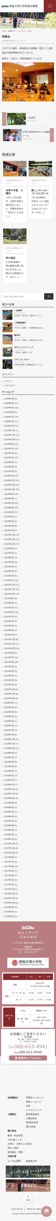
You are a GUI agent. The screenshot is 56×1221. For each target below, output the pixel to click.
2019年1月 (9, 785)
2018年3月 (9, 830)
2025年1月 (9, 476)
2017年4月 (9, 875)
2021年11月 (9, 644)
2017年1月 (9, 889)
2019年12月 (9, 739)
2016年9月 (9, 907)
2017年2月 (9, 884)
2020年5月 (9, 716)
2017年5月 (9, 871)
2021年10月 (9, 648)
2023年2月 (9, 576)
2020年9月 (9, 703)
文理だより (11, 31)
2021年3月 (9, 676)
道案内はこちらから (29, 1058)
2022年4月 (9, 621)
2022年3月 (9, 626)
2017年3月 (9, 880)
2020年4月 (9, 721)
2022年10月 (9, 594)
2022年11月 (9, 589)
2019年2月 (9, 780)
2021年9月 (9, 653)
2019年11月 (9, 744)
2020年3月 (9, 725)
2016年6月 (9, 916)
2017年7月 (9, 862)
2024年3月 (9, 521)
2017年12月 (9, 844)
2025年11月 (9, 435)
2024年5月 (9, 512)
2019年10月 (9, 748)
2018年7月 (9, 812)
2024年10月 (9, 489)
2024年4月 (9, 517)
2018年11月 (9, 794)
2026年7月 (9, 399)
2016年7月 (9, 912)
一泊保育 (18, 310)
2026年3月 (9, 417)
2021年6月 (9, 662)
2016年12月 (9, 893)
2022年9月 (9, 598)
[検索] (48, 296)
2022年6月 (9, 612)
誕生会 (17, 335)
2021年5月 (9, 666)
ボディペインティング (23, 347)
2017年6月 (9, 866)
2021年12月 (9, 639)
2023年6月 (9, 557)
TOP (4, 31)
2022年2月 (9, 630)
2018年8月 (9, 807)
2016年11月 (9, 898)
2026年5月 (9, 408)
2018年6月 (9, 816)
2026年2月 (9, 421)
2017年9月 (9, 857)
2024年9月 (9, 494)
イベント (8, 381)
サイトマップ (17, 1209)
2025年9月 (9, 444)
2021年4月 (9, 671)
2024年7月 (9, 503)
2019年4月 (9, 771)
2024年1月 (9, 530)
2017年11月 (9, 848)
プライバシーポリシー (35, 1209)
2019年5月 (9, 766)
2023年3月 (9, 571)
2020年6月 (9, 712)
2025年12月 (9, 430)
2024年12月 (9, 480)
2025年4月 (9, 462)
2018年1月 (9, 839)
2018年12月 (9, 789)
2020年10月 (9, 698)
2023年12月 (9, 535)
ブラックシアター (21, 359)
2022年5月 (9, 616)
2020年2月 (9, 730)
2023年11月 (9, 539)
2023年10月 (9, 544)
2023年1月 (9, 580)
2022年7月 (9, 607)
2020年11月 (9, 694)
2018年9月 (9, 803)
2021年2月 (9, 680)
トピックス (21, 31)
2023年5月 (9, 562)
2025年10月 (9, 439)
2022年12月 (9, 585)
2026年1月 (9, 426)
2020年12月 (9, 689)
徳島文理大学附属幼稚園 (23, 6)
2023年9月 (9, 548)
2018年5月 (9, 821)
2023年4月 (9, 567)
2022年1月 (9, 635)
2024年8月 (9, 498)
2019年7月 (9, 757)
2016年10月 (9, 903)
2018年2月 (9, 835)
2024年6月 (9, 507)
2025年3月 (9, 467)
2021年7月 (9, 657)
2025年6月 (9, 453)
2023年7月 (9, 553)
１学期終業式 (20, 323)
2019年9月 (9, 753)
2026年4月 (9, 412)
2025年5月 (9, 458)
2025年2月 (9, 471)
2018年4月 (9, 825)
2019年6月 (9, 762)
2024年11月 (9, 485)
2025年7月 (9, 449)
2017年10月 (9, 853)
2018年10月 (9, 798)
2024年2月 (9, 526)
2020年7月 (9, 707)
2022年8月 (9, 603)
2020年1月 (9, 735)
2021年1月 (9, 685)
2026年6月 (9, 403)
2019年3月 (9, 775)
